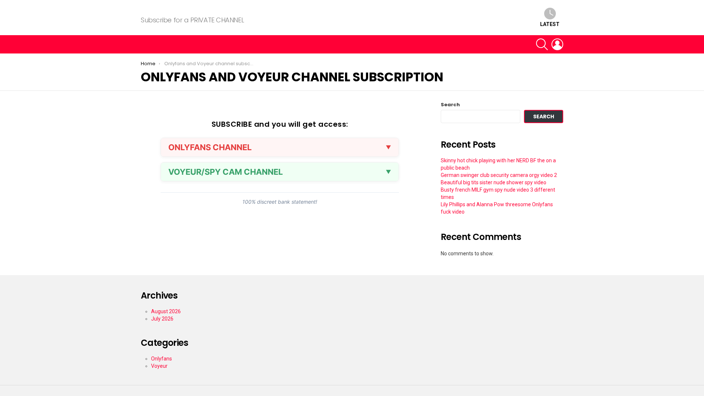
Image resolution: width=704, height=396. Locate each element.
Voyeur (159, 366)
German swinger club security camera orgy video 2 (499, 175)
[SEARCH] (542, 44)
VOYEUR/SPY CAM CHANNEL (225, 172)
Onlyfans (161, 359)
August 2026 (166, 311)
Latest (550, 24)
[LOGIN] (557, 44)
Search (450, 105)
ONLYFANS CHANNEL (210, 147)
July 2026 (162, 319)
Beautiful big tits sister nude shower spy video (493, 182)
